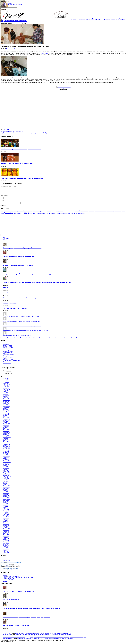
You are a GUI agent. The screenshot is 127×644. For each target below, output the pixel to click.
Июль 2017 (6, 489)
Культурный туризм (8, 347)
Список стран (6, 560)
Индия (53, 211)
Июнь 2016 (6, 503)
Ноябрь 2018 (6, 474)
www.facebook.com (8, 638)
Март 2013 (6, 550)
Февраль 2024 (6, 406)
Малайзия (97, 211)
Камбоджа (80, 211)
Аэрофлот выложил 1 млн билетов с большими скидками (21, 298)
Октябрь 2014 (6, 527)
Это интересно (7, 363)
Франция (49, 213)
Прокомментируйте (11, 48)
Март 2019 (6, 469)
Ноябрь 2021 (6, 435)
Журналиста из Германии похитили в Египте (12, 131)
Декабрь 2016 (6, 496)
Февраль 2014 (6, 537)
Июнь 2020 (6, 452)
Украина (38, 213)
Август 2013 (6, 544)
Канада (84, 211)
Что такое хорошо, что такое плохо (12, 360)
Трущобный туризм (8, 359)
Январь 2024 (6, 407)
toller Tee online (7, 634)
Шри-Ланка (66, 213)
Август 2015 (6, 515)
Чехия (57, 213)
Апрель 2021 (6, 441)
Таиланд (6, 129)
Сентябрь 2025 (7, 389)
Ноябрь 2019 (6, 459)
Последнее (6, 238)
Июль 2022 (6, 426)
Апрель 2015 (6, 520)
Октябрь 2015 (6, 513)
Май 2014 (5, 533)
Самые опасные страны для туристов (12, 4)
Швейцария (61, 213)
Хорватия (54, 213)
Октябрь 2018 (6, 475)
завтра (8, 568)
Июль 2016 (6, 502)
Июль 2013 (6, 545)
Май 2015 (5, 519)
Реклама (5, 353)
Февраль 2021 (6, 444)
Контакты (5, 557)
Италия (71, 211)
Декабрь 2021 (6, 434)
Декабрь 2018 (6, 472)
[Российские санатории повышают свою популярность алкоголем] (10, 146)
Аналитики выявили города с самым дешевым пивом (17, 163)
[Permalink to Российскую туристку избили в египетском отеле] (4, 254)
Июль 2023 (6, 414)
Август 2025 (6, 390)
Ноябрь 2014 (6, 526)
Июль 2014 (6, 531)
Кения (87, 211)
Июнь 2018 (6, 479)
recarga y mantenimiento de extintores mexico (14, 637)
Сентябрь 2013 (7, 543)
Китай (92, 211)
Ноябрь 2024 (6, 400)
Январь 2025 (6, 397)
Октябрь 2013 (6, 542)
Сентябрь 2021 (7, 437)
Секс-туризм (6, 355)
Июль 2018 (6, 478)
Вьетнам (30, 211)
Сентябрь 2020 (7, 448)
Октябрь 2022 (6, 422)
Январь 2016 (6, 509)
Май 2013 (5, 547)
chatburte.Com (6, 633)
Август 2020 (6, 450)
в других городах (15, 568)
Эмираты (72, 213)
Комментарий (4, 195)
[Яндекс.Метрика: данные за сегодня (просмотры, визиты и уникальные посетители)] (11, 569)
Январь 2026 (6, 385)
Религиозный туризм (8, 354)
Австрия (9, 211)
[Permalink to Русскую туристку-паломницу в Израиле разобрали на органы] (4, 245)
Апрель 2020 (6, 453)
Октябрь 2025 (6, 388)
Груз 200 (5, 581)
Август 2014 (6, 530)
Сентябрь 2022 (7, 423)
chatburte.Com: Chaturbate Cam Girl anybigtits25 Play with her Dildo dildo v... (21, 316)
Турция (34, 213)
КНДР (76, 211)
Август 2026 (6, 378)
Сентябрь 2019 (7, 462)
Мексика (101, 211)
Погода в (11, 564)
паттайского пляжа (43, 53)
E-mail (2, 200)
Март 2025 (6, 396)
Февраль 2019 (6, 470)
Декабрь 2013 (6, 539)
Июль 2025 (6, 391)
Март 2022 (6, 431)
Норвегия (123, 211)
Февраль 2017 (6, 494)
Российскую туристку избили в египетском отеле (18, 256)
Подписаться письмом (8, 373)
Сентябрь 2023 (7, 412)
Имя (2, 198)
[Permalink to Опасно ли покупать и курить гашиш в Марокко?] (4, 262)
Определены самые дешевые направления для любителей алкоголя (22, 178)
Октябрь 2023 (6, 410)
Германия (35, 211)
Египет (44, 211)
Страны (5, 358)
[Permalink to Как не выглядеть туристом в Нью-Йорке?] (4, 623)
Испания (66, 211)
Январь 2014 (6, 538)
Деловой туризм (7, 345)
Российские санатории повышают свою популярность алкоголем (21, 149)
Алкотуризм (6, 344)
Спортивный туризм (8, 357)
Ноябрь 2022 (6, 421)
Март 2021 (6, 443)
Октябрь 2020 (6, 447)
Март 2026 (6, 383)
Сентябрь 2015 (7, 514)
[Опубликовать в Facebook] (63, 87)
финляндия (83, 213)
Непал (108, 211)
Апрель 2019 (6, 468)
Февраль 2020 (6, 456)
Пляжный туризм (7, 352)
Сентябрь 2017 (7, 488)
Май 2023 (5, 416)
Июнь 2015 (6, 518)
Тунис (30, 213)
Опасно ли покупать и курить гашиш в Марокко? (18, 265)
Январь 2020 (6, 457)
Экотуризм (6, 361)
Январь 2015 (6, 524)
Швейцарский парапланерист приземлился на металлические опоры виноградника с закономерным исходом (37, 282)
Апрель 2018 (6, 482)
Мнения (5, 239)
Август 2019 (6, 463)
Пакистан (2, 213)
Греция (40, 211)
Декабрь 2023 (6, 408)
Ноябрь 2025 (6, 386)
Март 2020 (6, 454)
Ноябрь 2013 (6, 540)
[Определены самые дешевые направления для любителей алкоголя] (10, 175)
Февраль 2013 (6, 551)
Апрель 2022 (6, 429)
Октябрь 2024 (6, 401)
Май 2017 (5, 491)
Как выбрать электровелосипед (13, 292)
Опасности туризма (8, 351)
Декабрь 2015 (6, 511)
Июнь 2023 (6, 415)
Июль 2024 (6, 403)
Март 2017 (6, 493)
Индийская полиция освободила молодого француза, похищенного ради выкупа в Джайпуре (24, 132)
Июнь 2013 (6, 546)
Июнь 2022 (6, 427)
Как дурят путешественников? (10, 5)
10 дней (11, 568)
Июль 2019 (6, 464)
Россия (7, 213)
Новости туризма (7, 3)
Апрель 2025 (6, 395)
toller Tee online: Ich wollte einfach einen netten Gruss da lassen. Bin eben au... (21, 321)
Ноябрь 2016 (6, 497)
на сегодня (5, 568)
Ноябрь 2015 (6, 512)
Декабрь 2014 (6, 525)
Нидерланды (112, 211)
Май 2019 (5, 466)
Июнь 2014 (6, 532)
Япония (79, 213)
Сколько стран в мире (10, 303)
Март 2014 (6, 536)
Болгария (13, 211)
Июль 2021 (6, 438)
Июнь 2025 (6, 392)
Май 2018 (5, 481)
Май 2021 (5, 440)
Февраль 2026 (6, 384)
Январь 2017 (6, 495)
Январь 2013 (6, 552)
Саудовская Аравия (17, 213)
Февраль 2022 (6, 432)
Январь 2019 (6, 471)
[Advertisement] (40, 100)
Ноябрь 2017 (6, 487)
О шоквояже (6, 559)
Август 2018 (6, 477)
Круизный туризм (7, 346)
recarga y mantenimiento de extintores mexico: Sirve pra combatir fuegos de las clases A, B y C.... (26, 330)
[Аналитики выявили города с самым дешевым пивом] (10, 161)
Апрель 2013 (6, 549)
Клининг (5, 287)
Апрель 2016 (6, 506)
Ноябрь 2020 (6, 446)
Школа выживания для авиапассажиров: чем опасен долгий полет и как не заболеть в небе (31, 608)
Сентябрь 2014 (7, 528)
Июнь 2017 (6, 490)
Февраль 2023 (6, 419)
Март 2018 (6, 483)
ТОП (4, 237)
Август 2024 (6, 402)
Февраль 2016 (6, 508)
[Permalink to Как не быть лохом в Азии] (4, 597)
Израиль (49, 211)
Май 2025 (5, 394)
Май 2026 (5, 381)
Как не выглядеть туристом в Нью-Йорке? (16, 625)
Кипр (90, 211)
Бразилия (17, 211)
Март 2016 (6, 507)
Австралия (4, 211)
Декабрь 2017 (6, 485)
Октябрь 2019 (6, 460)
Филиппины (42, 213)
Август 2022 (6, 425)
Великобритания (24, 211)
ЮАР (77, 213)
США (11, 213)
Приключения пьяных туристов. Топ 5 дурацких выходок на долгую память (26, 617)
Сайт (2, 202)
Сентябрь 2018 (7, 476)
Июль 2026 (6, 379)
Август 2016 (6, 501)
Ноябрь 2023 (6, 409)
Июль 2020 (6, 451)
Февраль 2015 (6, 522)
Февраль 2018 (6, 484)
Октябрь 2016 (6, 499)
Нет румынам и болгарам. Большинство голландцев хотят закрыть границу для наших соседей (32, 274)
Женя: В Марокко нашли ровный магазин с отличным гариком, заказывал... (22, 326)
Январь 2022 (6, 433)
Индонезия (59, 211)
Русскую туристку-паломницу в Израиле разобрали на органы (22, 248)
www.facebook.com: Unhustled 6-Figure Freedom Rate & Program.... (19, 335)
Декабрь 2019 (6, 458)
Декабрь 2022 (6, 420)
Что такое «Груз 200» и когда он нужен (15, 308)
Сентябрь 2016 (7, 500)
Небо (104, 211)
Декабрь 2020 (6, 445)
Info (4, 342)
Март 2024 (6, 404)
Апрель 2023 (6, 417)
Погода (2, 562)
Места (4, 240)
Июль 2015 (6, 516)
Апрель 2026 (6, 382)
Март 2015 (6, 521)
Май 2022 (5, 428)
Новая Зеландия (118, 211)
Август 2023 (6, 413)
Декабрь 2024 (6, 398)
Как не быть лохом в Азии (11, 599)
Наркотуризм (6, 348)
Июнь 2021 (6, 439)
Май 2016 (5, 505)
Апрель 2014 (6, 534)
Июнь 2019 (6, 465)
